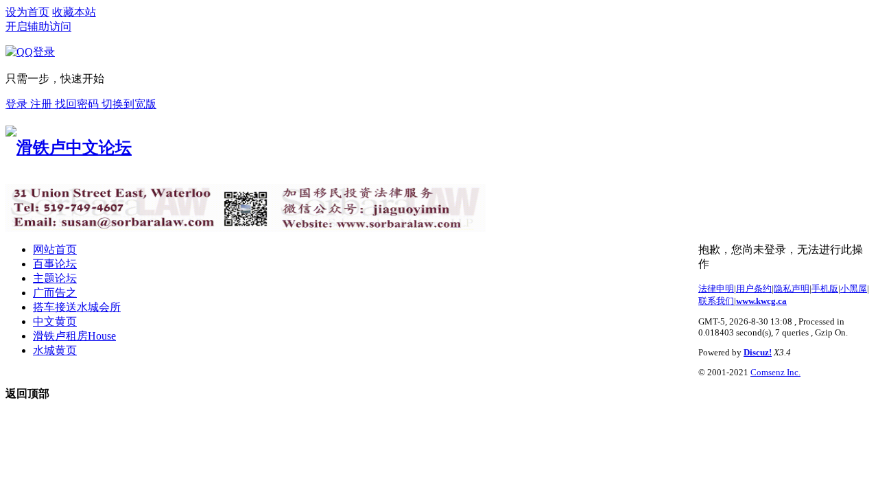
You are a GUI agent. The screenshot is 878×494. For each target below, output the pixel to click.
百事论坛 (55, 264)
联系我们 (716, 301)
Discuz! (758, 352)
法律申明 (716, 288)
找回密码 (78, 104)
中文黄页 (55, 321)
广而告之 (55, 292)
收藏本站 (74, 12)
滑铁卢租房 (74, 336)
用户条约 (754, 288)
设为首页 (27, 12)
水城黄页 (55, 350)
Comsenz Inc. (775, 372)
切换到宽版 (129, 104)
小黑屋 (853, 288)
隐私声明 (791, 288)
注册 (42, 104)
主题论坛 (55, 278)
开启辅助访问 (38, 26)
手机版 (824, 288)
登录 (17, 104)
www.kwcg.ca (761, 301)
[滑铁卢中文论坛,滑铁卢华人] (68, 147)
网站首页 (55, 249)
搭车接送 (77, 307)
